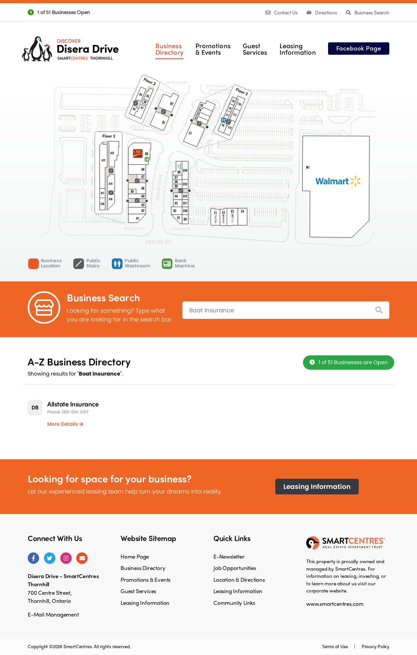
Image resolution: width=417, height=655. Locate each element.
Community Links (234, 602)
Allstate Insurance (72, 403)
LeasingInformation (298, 48)
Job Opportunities (234, 568)
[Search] (379, 310)
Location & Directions (239, 579)
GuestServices (255, 48)
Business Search (371, 12)
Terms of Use (335, 646)
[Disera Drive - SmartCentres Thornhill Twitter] (49, 558)
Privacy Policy (375, 646)
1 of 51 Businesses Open (63, 12)
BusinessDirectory (169, 48)
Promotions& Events (213, 48)
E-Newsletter (229, 556)
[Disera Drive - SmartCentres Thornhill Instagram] (66, 558)
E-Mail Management (53, 614)
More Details (63, 423)
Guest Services (138, 591)
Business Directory (143, 568)
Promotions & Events (145, 579)
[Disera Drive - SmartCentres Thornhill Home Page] (70, 43)
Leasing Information (317, 486)
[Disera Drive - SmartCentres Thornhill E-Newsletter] (82, 558)
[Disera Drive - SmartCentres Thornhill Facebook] (33, 558)
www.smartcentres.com (335, 603)
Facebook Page (358, 47)
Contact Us (286, 12)
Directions (326, 12)
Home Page (135, 556)
